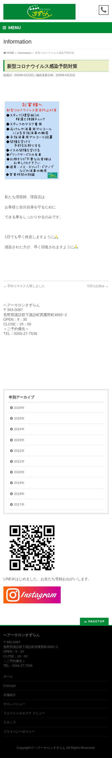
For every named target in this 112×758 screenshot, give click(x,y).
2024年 (19, 429)
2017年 (19, 504)
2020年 (19, 472)
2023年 (19, 440)
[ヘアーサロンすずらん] (39, 13)
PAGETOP (96, 621)
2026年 (19, 408)
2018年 (19, 494)
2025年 (19, 418)
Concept (9, 686)
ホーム (8, 676)
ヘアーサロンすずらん (50, 748)
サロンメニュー (14, 704)
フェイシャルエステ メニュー (24, 713)
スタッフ (9, 722)
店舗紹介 (9, 695)
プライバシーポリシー (19, 731)
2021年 (19, 461)
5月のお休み (98, 286)
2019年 (19, 483)
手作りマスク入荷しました (24, 286)
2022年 (19, 451)
